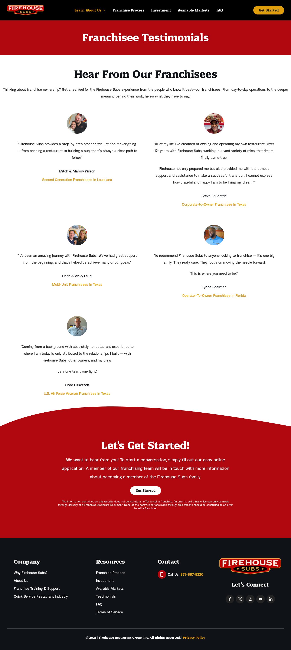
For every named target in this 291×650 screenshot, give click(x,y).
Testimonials (106, 596)
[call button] (162, 574)
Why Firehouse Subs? (31, 573)
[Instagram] (250, 599)
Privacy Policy (194, 637)
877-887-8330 (191, 574)
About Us (21, 581)
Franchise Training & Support (37, 588)
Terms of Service (109, 612)
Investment (105, 581)
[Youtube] (260, 599)
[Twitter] (240, 599)
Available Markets (110, 588)
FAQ (99, 604)
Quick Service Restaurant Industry (41, 596)
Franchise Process (110, 573)
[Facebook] (230, 599)
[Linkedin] (271, 599)
